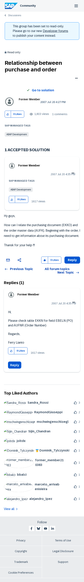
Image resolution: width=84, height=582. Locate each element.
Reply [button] (72, 260)
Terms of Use (63, 540)
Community (28, 5)
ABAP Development (16, 134)
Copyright (21, 551)
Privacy (20, 540)
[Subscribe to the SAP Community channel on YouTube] (45, 528)
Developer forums (55, 31)
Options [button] (76, 78)
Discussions (14, 15)
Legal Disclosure (63, 551)
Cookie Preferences (21, 572)
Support (63, 561)
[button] (8, 114)
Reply (14, 365)
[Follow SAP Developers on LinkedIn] (52, 528)
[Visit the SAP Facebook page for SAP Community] (31, 528)
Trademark (21, 561)
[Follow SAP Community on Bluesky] (38, 528)
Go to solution (43, 90)
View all (9, 509)
